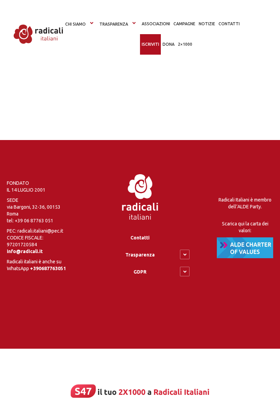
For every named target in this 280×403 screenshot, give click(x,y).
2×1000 (185, 44)
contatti (229, 24)
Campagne (184, 24)
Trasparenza (113, 24)
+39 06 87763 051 (34, 220)
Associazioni (156, 24)
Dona (168, 44)
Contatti (140, 237)
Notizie (207, 24)
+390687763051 (48, 268)
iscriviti (150, 44)
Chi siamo (75, 24)
